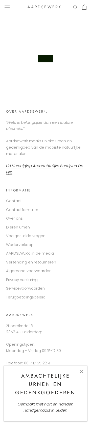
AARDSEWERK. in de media (30, 253)
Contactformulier (22, 209)
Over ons (14, 218)
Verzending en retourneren (31, 262)
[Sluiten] (81, 371)
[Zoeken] (75, 7)
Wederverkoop (20, 244)
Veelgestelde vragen (26, 235)
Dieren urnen (18, 227)
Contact (14, 200)
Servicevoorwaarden (25, 288)
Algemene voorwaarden (29, 270)
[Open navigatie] (7, 7)
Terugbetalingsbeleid (26, 297)
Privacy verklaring (22, 279)
